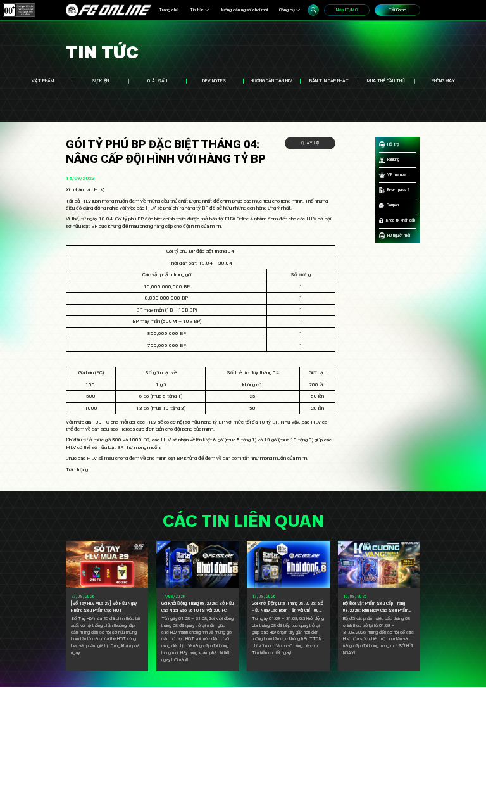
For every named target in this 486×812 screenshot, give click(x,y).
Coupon (393, 205)
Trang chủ (168, 10)
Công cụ (287, 10)
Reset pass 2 (398, 190)
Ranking (393, 159)
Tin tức (197, 10)
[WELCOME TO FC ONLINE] (108, 10)
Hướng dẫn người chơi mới (244, 10)
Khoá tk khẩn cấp (400, 220)
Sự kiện (100, 81)
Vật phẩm (43, 81)
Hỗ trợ (393, 144)
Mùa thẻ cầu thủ (386, 81)
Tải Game (397, 10)
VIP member (397, 174)
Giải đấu (157, 81)
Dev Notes (214, 81)
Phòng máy (443, 81)
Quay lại (310, 143)
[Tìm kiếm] (313, 10)
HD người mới (398, 235)
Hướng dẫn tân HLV (271, 81)
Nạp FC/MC (347, 10)
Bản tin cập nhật (329, 81)
